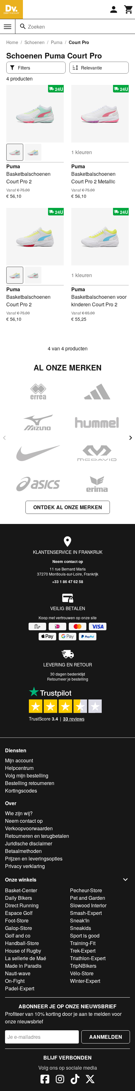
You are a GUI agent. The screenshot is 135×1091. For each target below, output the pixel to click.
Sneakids (80, 928)
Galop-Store (18, 928)
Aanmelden (105, 1036)
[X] (90, 1080)
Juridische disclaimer (28, 843)
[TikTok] (75, 1080)
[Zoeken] (23, 26)
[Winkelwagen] (129, 9)
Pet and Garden (87, 897)
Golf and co (17, 935)
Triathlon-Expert (87, 958)
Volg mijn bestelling (26, 775)
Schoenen (34, 42)
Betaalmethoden (23, 850)
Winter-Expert (85, 980)
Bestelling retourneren (29, 783)
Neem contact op (67, 561)
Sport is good (85, 935)
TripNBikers (83, 965)
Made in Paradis (23, 965)
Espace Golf (18, 912)
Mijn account (19, 760)
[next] (130, 437)
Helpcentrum (19, 767)
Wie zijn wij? (19, 813)
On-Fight (14, 980)
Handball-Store (22, 943)
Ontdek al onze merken (67, 507)
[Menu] (7, 26)
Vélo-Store (82, 973)
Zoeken (36, 26)
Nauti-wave (17, 973)
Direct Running (22, 905)
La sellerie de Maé (25, 958)
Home (12, 42)
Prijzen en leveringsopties (33, 858)
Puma (56, 42)
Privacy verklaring (25, 866)
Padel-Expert (19, 988)
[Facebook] (45, 1080)
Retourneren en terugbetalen (37, 835)
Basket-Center (21, 890)
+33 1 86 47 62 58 (67, 581)
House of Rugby (23, 950)
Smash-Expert (86, 912)
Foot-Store (17, 920)
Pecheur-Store (86, 890)
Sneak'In (79, 920)
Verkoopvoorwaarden (29, 828)
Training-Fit (82, 943)
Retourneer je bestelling (67, 679)
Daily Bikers (18, 897)
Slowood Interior (88, 905)
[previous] (4, 437)
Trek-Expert (82, 950)
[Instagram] (60, 1080)
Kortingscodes (21, 790)
